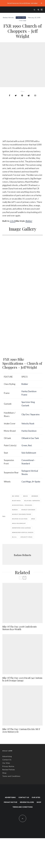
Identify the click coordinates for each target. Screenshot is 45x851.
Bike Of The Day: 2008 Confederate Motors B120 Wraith (19, 628)
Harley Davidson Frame (22, 514)
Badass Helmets (8, 17)
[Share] (9, 95)
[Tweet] (16, 95)
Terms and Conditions (11, 776)
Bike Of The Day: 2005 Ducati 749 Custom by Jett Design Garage (22, 679)
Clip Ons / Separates (30, 414)
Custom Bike (20, 17)
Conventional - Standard (22, 505)
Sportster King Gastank (22, 528)
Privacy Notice (8, 766)
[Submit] (29, 95)
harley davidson (28, 509)
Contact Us (6, 760)
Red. (30, 445)
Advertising (7, 756)
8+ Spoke (36, 481)
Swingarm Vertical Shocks (23, 532)
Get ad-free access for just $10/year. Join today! (22, 3)
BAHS (26, 496)
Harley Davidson (28, 431)
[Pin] (22, 95)
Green (24, 445)
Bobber (28, 221)
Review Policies (8, 770)
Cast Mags (26, 481)
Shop (4, 773)
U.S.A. (12, 221)
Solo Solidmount (28, 452)
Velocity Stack (27, 423)
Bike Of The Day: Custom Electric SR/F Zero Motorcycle (21, 730)
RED (33, 518)
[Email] (35, 95)
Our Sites (6, 763)
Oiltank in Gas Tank (30, 438)
